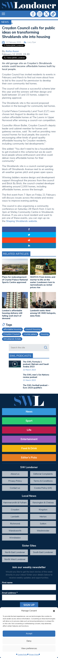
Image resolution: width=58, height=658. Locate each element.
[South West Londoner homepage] (29, 5)
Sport (29, 421)
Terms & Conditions (43, 480)
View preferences (29, 648)
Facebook (33, 14)
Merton (43, 516)
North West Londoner (14, 559)
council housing (33, 329)
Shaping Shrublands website (21, 221)
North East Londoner (15, 552)
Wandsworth (15, 530)
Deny (29, 641)
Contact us (15, 488)
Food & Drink (29, 448)
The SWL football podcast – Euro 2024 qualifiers (36, 386)
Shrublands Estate (12, 338)
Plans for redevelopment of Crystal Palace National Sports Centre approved (15, 280)
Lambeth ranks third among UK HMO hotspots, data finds (43, 313)
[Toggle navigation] (3, 14)
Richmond (15, 523)
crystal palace (30, 334)
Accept (29, 633)
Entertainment (29, 439)
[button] (54, 610)
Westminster (43, 530)
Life (29, 430)
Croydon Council (12, 334)
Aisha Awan (12, 51)
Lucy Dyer (32, 42)
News (5, 22)
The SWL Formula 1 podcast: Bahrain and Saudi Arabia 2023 (36, 364)
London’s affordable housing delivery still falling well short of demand (12, 314)
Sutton (43, 523)
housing (44, 334)
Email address (10, 593)
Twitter (46, 14)
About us (15, 473)
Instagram (39, 14)
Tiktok (53, 14)
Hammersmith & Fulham (15, 502)
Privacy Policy (34, 654)
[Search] (45, 347)
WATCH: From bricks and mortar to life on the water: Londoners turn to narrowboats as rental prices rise (42, 282)
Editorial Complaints (43, 473)
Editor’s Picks (29, 457)
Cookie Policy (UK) (43, 488)
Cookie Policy (23, 654)
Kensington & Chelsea (43, 502)
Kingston (43, 509)
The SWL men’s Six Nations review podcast (36, 376)
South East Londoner (43, 552)
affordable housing (12, 329)
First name (7, 583)
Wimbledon (15, 537)
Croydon (15, 509)
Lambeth (15, 516)
